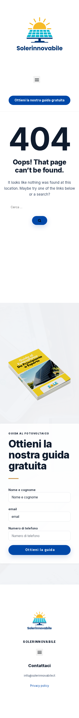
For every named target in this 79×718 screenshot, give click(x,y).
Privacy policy (39, 685)
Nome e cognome (22, 490)
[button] (36, 79)
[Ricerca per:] (39, 207)
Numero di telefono (23, 528)
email (12, 509)
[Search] (39, 220)
